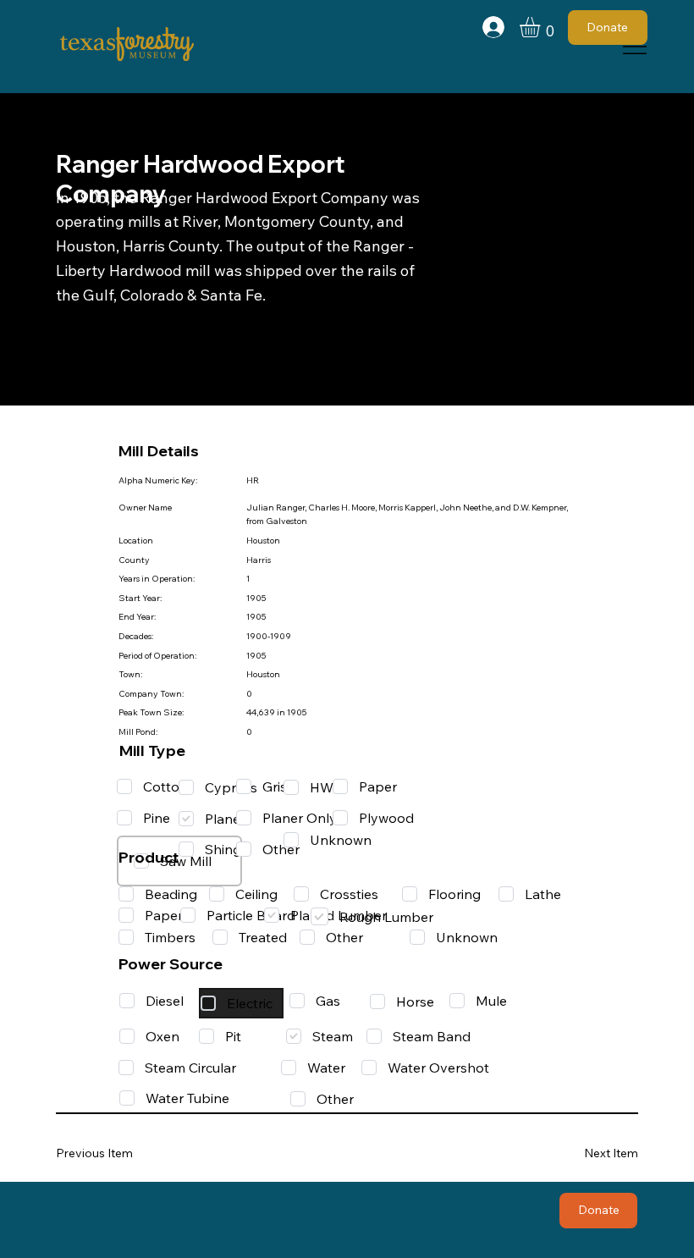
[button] (542, 27)
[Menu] (635, 46)
